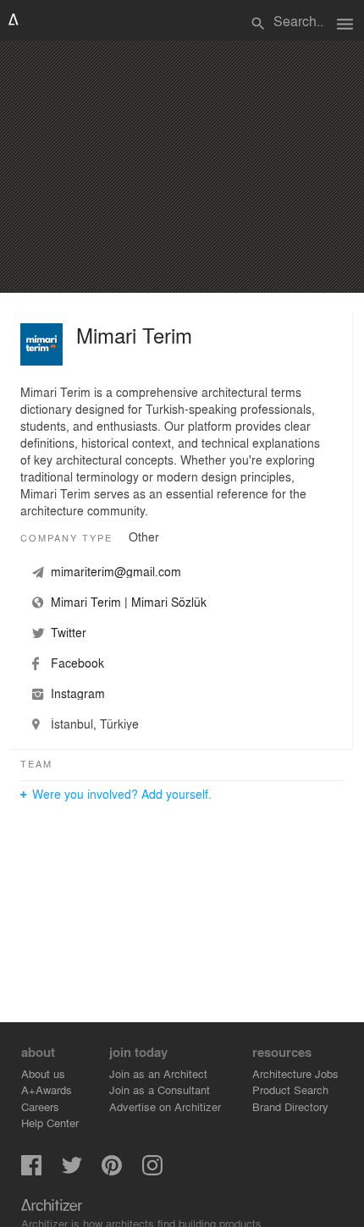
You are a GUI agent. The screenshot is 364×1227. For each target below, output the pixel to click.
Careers (40, 1106)
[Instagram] (152, 1171)
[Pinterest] (112, 1171)
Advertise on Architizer (165, 1106)
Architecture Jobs (295, 1073)
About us (43, 1073)
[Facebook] (31, 1171)
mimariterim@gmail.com (116, 571)
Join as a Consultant (159, 1089)
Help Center (50, 1122)
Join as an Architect (158, 1073)
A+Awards (46, 1089)
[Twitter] (72, 1171)
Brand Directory (290, 1106)
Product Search (290, 1089)
